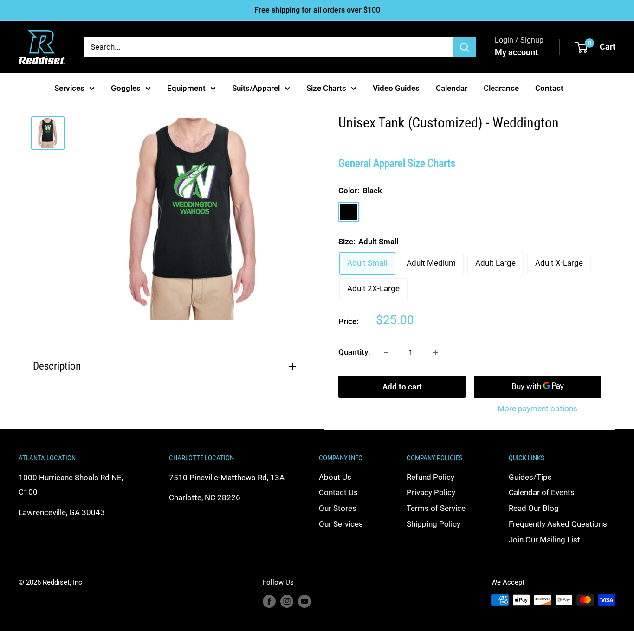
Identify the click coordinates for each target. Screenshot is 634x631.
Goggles (126, 87)
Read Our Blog (534, 508)
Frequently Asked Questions (558, 524)
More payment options (537, 408)
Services (69, 87)
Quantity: (354, 352)
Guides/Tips (530, 477)
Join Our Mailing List (544, 539)
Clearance (501, 87)
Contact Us (338, 492)
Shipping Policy (433, 524)
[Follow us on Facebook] (269, 601)
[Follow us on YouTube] (304, 601)
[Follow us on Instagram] (286, 601)
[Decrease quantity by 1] (386, 352)
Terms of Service (436, 508)
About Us (335, 477)
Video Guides (396, 87)
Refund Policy (430, 477)
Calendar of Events (542, 492)
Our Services (341, 524)
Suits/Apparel (256, 87)
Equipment (186, 87)
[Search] (464, 47)
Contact (549, 87)
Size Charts (326, 87)
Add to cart (402, 386)
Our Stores (337, 508)
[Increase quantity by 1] (435, 352)
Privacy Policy (431, 492)
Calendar (451, 87)
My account (516, 52)
